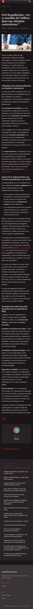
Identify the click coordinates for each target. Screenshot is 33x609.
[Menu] (29, 1)
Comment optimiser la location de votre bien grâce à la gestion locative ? (15, 535)
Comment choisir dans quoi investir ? (15, 525)
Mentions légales (6, 595)
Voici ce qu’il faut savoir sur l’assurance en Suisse (16, 508)
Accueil (4, 6)
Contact (4, 598)
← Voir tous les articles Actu (10, 449)
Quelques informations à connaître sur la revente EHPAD (16, 472)
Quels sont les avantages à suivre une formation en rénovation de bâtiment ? (15, 489)
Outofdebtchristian (9, 572)
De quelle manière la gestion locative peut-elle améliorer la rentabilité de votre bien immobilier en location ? (16, 548)
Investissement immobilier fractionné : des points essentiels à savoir (15, 554)
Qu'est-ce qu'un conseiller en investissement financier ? (12, 529)
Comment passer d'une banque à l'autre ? (16, 521)
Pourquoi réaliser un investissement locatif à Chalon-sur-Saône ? (14, 484)
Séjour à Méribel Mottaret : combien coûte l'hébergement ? (16, 478)
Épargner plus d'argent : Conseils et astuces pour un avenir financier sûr (14, 541)
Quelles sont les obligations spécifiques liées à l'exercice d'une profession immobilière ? (15, 502)
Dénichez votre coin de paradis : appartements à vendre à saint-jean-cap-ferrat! (16, 515)
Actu (8, 6)
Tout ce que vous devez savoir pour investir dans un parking (14, 495)
